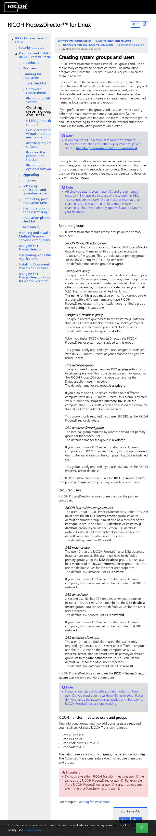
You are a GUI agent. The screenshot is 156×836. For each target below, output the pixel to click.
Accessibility (31, 227)
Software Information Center (74, 41)
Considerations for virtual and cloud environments (40, 134)
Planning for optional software (39, 167)
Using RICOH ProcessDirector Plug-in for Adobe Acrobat (36, 277)
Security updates (31, 48)
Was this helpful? (130, 811)
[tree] (29, 160)
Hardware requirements (36, 91)
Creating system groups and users (39, 111)
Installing (29, 180)
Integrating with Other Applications (36, 257)
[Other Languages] (135, 24)
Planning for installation (32, 76)
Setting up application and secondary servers (36, 190)
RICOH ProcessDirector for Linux (34, 40)
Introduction (32, 63)
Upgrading (31, 175)
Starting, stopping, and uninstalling (36, 210)
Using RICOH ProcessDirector (30, 247)
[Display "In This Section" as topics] (144, 24)
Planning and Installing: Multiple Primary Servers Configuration (36, 236)
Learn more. (34, 830)
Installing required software (40, 145)
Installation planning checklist (38, 219)
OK (142, 828)
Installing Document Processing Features (34, 266)
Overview (30, 68)
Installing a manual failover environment (106, 148)
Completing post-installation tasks (36, 201)
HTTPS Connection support (40, 122)
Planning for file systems (38, 100)
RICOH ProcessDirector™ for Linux (49, 25)
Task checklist (36, 83)
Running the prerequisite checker (35, 156)
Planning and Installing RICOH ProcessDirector (36, 55)
